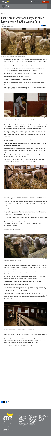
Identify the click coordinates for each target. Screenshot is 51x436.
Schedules (21, 419)
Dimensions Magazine (23, 424)
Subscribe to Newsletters (21, 422)
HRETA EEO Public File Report (43, 417)
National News (4, 13)
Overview (30, 415)
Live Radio (21, 417)
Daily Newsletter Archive (23, 423)
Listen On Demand (22, 418)
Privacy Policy (41, 418)
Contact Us (31, 425)
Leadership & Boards (33, 416)
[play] (3, 6)
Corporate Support (32, 419)
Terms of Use (41, 419)
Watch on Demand (22, 416)
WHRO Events (21, 420)
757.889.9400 (4, 432)
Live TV (20, 415)
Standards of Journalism (33, 420)
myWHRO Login (37, 1)
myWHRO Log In (22, 425)
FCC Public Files (42, 415)
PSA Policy (41, 420)
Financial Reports (32, 417)
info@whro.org (10, 432)
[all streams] (49, 6)
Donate (46, 2)
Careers (30, 418)
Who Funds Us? (32, 424)
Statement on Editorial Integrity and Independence (33, 422)
